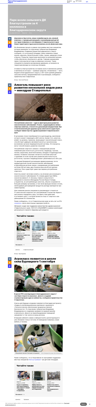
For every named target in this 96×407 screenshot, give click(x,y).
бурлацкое (26, 399)
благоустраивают (35, 360)
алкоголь (17, 249)
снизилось (18, 203)
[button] (38, 107)
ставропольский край (28, 249)
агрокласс (17, 399)
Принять (83, 404)
